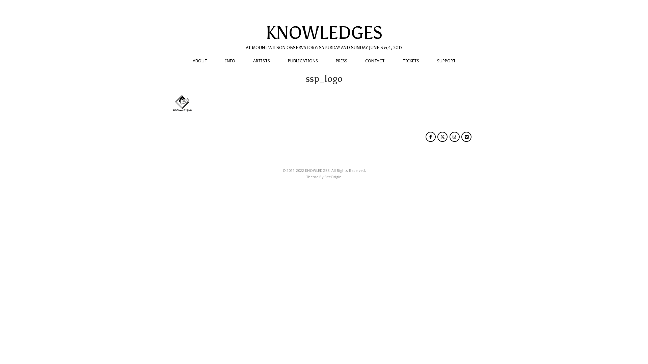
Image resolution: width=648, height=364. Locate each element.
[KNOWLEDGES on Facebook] (431, 137)
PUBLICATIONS (303, 60)
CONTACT (375, 60)
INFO (230, 60)
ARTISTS (261, 60)
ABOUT (200, 60)
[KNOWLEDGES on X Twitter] (442, 137)
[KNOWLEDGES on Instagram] (455, 137)
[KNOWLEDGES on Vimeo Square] (466, 137)
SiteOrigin (333, 177)
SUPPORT (446, 60)
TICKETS (411, 60)
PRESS (341, 60)
